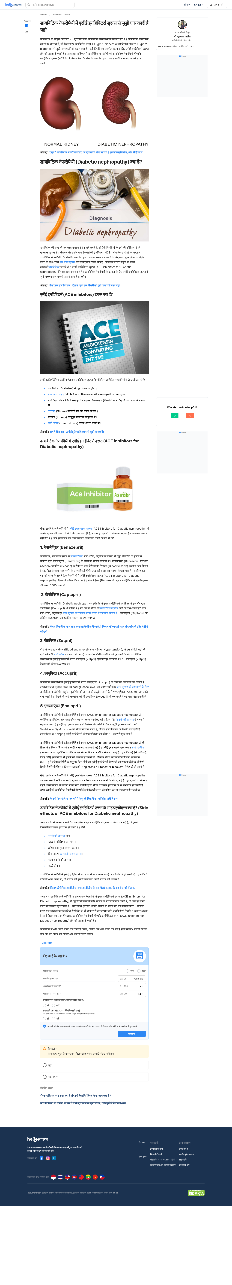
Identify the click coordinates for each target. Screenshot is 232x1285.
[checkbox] (44, 1026)
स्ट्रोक (51, 411)
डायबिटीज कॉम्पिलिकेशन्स (61, 14)
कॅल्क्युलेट (131, 1034)
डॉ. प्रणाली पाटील (182, 36)
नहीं (57, 1005)
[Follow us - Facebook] (41, 1158)
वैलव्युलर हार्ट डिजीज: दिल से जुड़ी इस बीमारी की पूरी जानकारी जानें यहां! (85, 285)
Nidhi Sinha (163, 46)
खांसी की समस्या (56, 836)
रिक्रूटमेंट (183, 1159)
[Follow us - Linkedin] (54, 1158)
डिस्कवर (142, 1142)
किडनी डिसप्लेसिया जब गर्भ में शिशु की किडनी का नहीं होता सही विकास (84, 798)
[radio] (127, 971)
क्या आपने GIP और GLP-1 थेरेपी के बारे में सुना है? (62, 1010)
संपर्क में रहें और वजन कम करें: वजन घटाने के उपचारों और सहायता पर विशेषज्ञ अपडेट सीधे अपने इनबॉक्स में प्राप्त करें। (93, 1026)
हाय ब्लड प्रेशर (67, 262)
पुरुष (132, 971)
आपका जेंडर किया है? (51, 970)
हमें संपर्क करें (184, 1165)
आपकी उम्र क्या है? (50, 978)
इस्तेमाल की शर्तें (156, 1149)
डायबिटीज (43, 14)
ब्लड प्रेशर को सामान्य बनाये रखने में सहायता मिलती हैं (90, 613)
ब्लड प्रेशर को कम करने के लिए (133, 687)
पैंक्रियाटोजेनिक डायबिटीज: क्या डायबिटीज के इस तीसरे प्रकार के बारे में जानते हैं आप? (93, 887)
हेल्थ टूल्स (142, 1156)
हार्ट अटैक (53, 423)
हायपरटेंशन (77, 556)
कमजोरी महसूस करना (71, 853)
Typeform (46, 942)
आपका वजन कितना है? (52, 993)
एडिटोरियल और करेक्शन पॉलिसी (162, 1159)
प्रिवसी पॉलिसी (156, 1154)
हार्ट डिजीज (138, 747)
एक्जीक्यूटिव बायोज (186, 1154)
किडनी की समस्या (125, 719)
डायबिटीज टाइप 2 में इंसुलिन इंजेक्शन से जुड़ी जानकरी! (77, 431)
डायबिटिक (53, 267)
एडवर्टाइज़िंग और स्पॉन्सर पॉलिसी (162, 1165)
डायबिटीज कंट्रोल (108, 608)
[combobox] (140, 986)
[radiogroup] (136, 971)
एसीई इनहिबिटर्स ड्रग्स (80, 528)
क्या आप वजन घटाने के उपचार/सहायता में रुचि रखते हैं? (63, 999)
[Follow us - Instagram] (48, 1158)
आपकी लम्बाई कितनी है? (52, 986)
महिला (144, 971)
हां (48, 1005)
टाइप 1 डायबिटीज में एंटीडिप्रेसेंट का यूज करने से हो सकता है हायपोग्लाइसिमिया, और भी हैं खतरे (96, 152)
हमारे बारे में (183, 1149)
